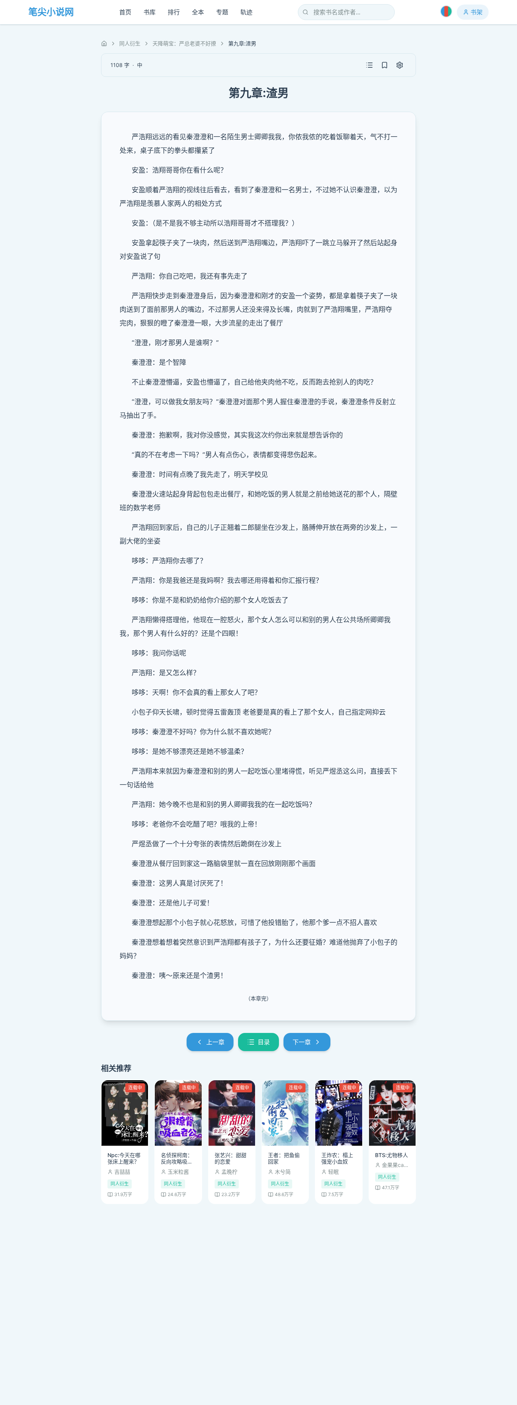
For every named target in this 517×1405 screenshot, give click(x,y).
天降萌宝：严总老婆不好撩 (184, 43)
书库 (149, 12)
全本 (198, 12)
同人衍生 (129, 43)
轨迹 (246, 12)
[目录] (369, 65)
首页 (125, 12)
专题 (222, 12)
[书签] (384, 65)
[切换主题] (446, 11)
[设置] (399, 65)
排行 (174, 12)
